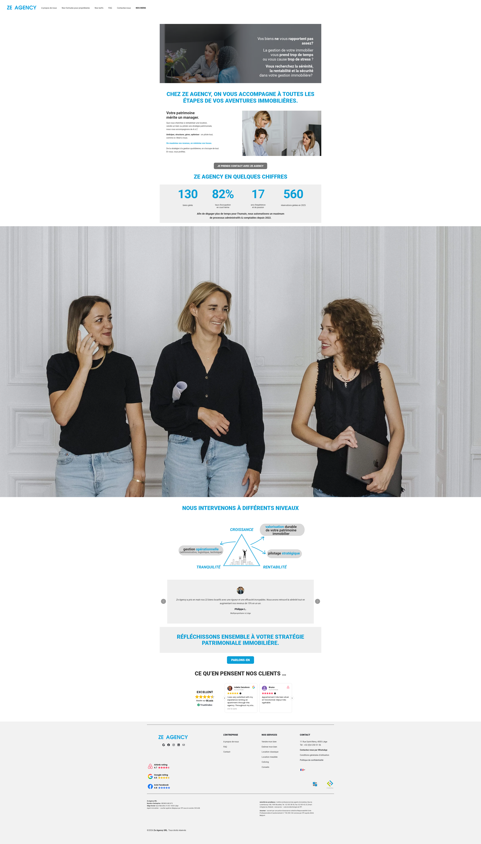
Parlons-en (240, 660)
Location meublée (269, 757)
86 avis (209, 700)
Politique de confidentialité (311, 760)
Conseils (265, 767)
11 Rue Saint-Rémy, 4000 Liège (313, 741)
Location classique (270, 752)
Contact (226, 752)
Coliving (265, 762)
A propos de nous (231, 741)
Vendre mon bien (269, 741)
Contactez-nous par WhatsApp (313, 750)
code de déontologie (290, 807)
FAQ (225, 747)
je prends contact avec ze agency (240, 165)
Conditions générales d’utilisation (314, 755)
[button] (292, 698)
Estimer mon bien (269, 747)
